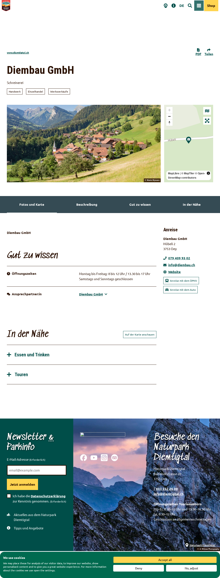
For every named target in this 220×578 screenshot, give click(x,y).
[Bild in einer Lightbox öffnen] (102, 439)
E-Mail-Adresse (26, 459)
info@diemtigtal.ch (168, 494)
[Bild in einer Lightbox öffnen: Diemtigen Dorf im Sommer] (84, 143)
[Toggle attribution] (208, 173)
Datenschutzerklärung (48, 496)
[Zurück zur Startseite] (6, 5)
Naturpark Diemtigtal (202, 545)
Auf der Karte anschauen (139, 334)
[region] (188, 143)
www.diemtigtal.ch (18, 52)
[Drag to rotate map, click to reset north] (169, 122)
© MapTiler (187, 173)
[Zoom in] (169, 110)
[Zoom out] (169, 116)
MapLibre (173, 173)
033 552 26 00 (167, 489)
